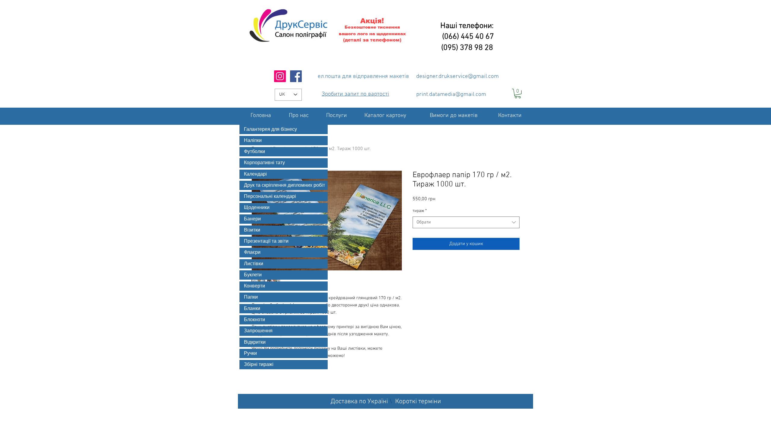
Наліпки (253, 140)
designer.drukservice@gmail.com (457, 76)
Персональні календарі (270, 196)
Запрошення (258, 330)
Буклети (253, 275)
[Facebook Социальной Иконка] (296, 76)
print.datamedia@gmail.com (451, 94)
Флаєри (252, 252)
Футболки (254, 151)
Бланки (252, 308)
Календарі (255, 174)
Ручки (250, 353)
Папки (251, 297)
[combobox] (466, 222)
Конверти (254, 286)
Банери (252, 219)
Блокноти (254, 319)
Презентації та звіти (266, 241)
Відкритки (255, 342)
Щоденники (257, 207)
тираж (420, 210)
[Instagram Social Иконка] (280, 76)
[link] (517, 93)
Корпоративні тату (264, 162)
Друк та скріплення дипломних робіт (284, 185)
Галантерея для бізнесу (270, 129)
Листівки (253, 263)
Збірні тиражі (258, 364)
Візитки (252, 230)
